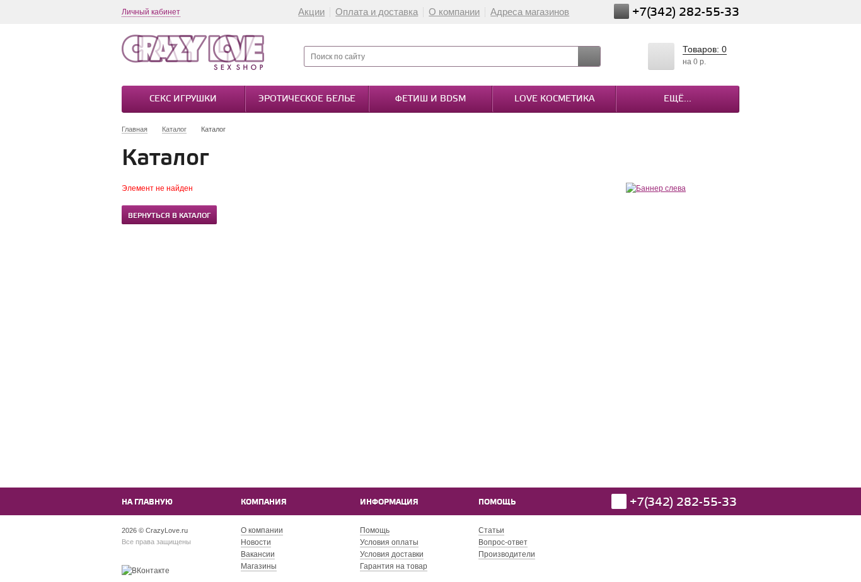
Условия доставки (392, 554)
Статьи (491, 530)
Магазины (259, 566)
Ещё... (677, 99)
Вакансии (258, 554)
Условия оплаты (389, 542)
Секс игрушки (183, 99)
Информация (389, 502)
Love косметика (554, 99)
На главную (147, 502)
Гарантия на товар (393, 566)
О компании (454, 11)
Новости (256, 542)
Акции (311, 11)
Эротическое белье (306, 99)
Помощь (497, 502)
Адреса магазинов (529, 11)
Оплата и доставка (376, 11)
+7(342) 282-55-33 (685, 12)
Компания (264, 502)
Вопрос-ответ (503, 542)
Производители (506, 554)
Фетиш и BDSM (430, 99)
